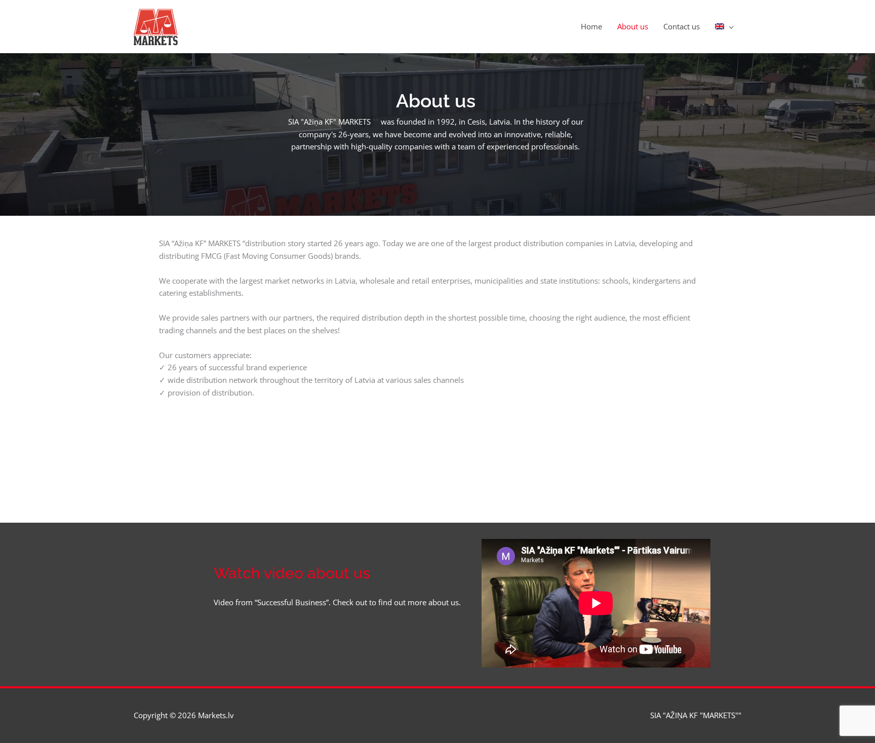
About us (632, 26)
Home (591, 26)
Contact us (681, 26)
